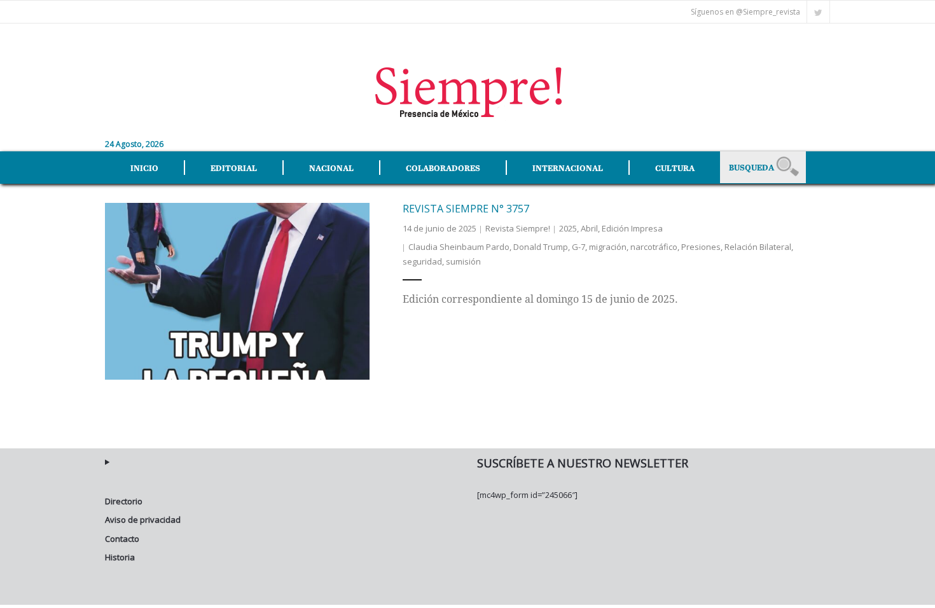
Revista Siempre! (517, 228)
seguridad (422, 261)
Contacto (122, 538)
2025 (568, 228)
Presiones (701, 246)
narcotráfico (653, 246)
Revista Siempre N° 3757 (466, 209)
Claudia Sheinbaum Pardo (458, 246)
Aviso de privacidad (143, 519)
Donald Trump (540, 246)
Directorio (123, 501)
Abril (589, 228)
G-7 (578, 246)
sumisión (463, 261)
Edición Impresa (632, 228)
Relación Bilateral (757, 246)
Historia (120, 557)
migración (608, 246)
